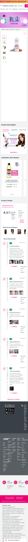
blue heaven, (11, 535)
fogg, (16, 521)
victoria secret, (10, 511)
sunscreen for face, (10, 524)
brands (11, 5)
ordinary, (7, 516)
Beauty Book (14, 443)
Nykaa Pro (18, 457)
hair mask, (18, 513)
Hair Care (12, 29)
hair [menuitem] (10, 9)
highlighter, (10, 507)
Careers (5, 447)
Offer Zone (18, 443)
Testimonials (6, 453)
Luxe (23, 466)
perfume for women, (11, 510)
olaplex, (18, 528)
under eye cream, (9, 522)
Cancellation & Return (10, 453)
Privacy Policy (19, 498)
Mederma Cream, (10, 538)
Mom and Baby (23, 456)
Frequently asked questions (10, 446)
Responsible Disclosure (6, 462)
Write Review (22, 221)
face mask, (15, 508)
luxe (15, 5)
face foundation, (12, 525)
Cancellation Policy (10, 498)
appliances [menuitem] (15, 9)
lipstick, (4, 507)
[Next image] (5, 62)
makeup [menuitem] (3, 9)
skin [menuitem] (7, 9)
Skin (23, 445)
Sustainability (6, 459)
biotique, (20, 508)
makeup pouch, (11, 528)
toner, (11, 516)
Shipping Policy (19, 497)
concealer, (9, 508)
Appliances (24, 452)
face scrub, (10, 536)
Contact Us (9, 442)
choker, (18, 527)
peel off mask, (19, 535)
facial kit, (19, 510)
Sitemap (19, 459)
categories (6, 5)
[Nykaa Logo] (1, 5)
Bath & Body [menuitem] (22, 9)
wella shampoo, (9, 530)
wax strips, (17, 522)
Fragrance (24, 462)
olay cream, (12, 521)
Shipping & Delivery (10, 457)
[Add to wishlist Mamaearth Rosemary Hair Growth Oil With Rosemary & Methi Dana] (25, 34)
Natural (23, 464)
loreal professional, (15, 519)
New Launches (19, 447)
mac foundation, (11, 527)
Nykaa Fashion (19, 453)
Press (4, 451)
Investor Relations (5, 465)
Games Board (14, 447)
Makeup (24, 442)
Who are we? (4, 444)
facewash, (9, 533)
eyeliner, (13, 513)
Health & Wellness (24, 460)
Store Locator (9, 450)
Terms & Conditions (9, 497)
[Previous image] (3, 62)
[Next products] (25, 180)
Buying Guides (14, 450)
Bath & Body (23, 450)
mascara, (7, 519)
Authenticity (5, 449)
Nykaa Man (18, 450)
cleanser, (9, 518)
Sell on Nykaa (9, 461)
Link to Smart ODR (4, 469)
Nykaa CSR (4, 456)
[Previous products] (2, 180)
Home (3, 29)
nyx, (13, 533)
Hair (7, 29)
